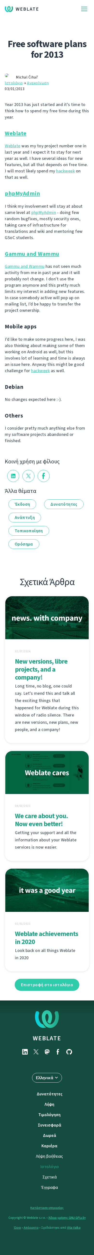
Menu (84, 9)
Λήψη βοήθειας (49, 1156)
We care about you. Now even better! (41, 819)
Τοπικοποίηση (29, 531)
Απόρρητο (31, 1227)
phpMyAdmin (22, 193)
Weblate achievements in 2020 (46, 937)
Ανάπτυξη (25, 517)
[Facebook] (58, 1052)
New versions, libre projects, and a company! (41, 669)
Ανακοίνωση (38, 82)
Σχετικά (49, 1177)
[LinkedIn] (24, 1052)
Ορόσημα (24, 544)
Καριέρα (49, 1146)
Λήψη (49, 1104)
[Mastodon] (47, 1052)
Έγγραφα (49, 1187)
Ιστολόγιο (14, 82)
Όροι (17, 1227)
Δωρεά (49, 1135)
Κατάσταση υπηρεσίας (47, 1207)
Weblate (27, 9)
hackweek (65, 171)
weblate (47, 1038)
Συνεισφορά (49, 1125)
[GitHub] (69, 1052)
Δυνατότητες (63, 504)
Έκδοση (22, 504)
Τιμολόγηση (49, 1115)
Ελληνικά (44, 1078)
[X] (36, 1052)
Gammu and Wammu (32, 254)
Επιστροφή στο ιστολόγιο (47, 985)
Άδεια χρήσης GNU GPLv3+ (67, 1217)
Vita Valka (74, 1227)
